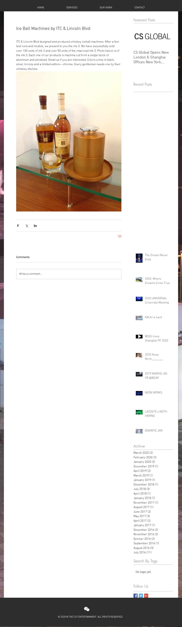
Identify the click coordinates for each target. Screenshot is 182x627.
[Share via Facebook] (18, 225)
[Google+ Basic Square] (146, 596)
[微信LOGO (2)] (86, 609)
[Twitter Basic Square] (141, 596)
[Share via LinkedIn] (35, 225)
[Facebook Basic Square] (135, 596)
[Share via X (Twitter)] (26, 225)
